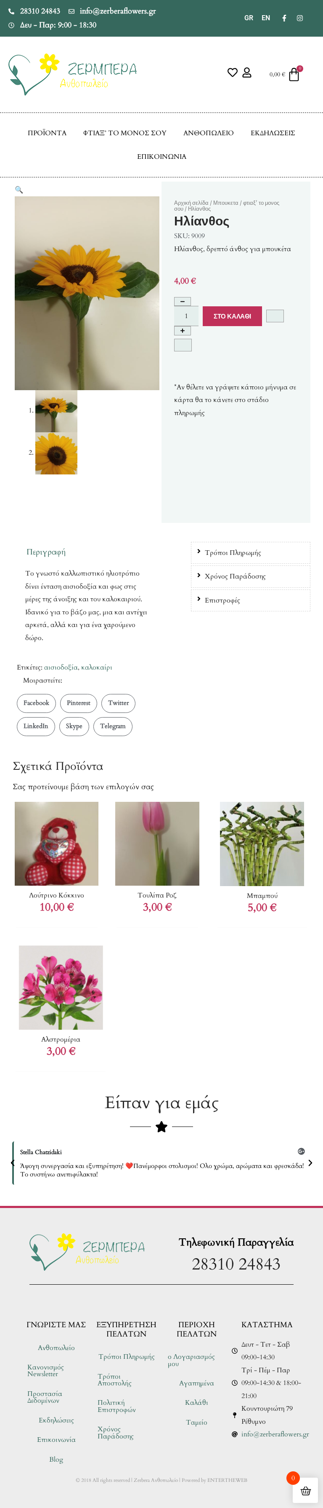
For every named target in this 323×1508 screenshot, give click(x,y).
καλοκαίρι (96, 667)
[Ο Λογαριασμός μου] (247, 72)
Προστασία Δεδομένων (44, 1397)
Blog (56, 1459)
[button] (19, 190)
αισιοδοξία (61, 667)
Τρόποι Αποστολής (115, 1380)
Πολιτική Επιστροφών (117, 1406)
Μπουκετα (225, 202)
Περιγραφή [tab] (46, 551)
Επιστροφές (222, 600)
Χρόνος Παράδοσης (235, 576)
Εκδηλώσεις (273, 133)
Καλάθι (196, 1402)
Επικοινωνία (161, 156)
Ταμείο (196, 1422)
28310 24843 (236, 1264)
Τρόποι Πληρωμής (233, 552)
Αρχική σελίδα (191, 202)
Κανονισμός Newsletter (45, 1371)
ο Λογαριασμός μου (191, 1360)
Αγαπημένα (196, 1383)
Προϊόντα (47, 133)
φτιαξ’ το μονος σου (125, 133)
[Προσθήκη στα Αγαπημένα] (275, 316)
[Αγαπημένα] (233, 72)
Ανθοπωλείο (208, 133)
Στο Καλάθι (232, 316)
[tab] (250, 552)
